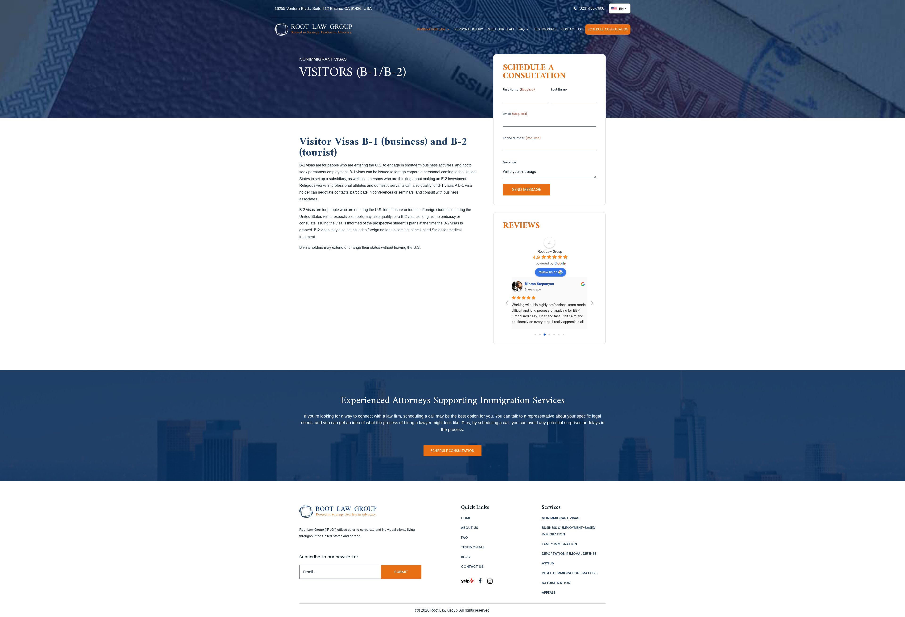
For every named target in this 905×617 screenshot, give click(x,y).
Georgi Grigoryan (539, 283)
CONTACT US (571, 29)
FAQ (521, 29)
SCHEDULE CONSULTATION (608, 29)
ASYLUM (548, 563)
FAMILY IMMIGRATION (559, 544)
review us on (548, 271)
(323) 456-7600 (591, 8)
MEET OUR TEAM (501, 29)
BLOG (465, 557)
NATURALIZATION (556, 582)
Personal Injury (468, 29)
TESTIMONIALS (545, 29)
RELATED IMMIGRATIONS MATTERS (569, 573)
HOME (466, 518)
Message (509, 162)
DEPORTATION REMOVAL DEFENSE (569, 553)
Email (515, 114)
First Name (519, 89)
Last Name (559, 89)
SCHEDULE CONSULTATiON (452, 450)
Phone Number (522, 138)
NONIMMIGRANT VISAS (560, 518)
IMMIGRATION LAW (431, 29)
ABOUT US (469, 527)
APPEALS (548, 592)
